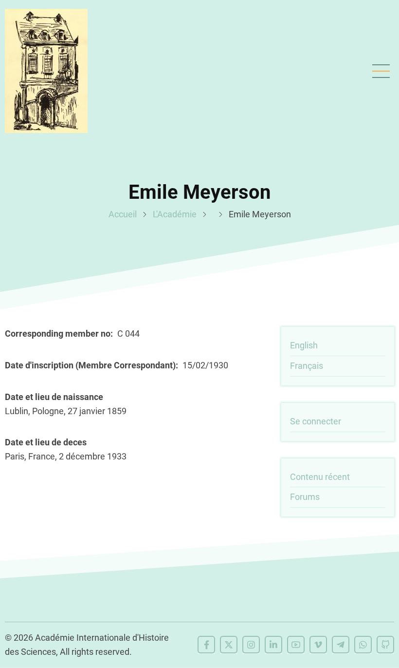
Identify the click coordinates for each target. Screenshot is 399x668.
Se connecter (315, 421)
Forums (305, 497)
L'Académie (175, 214)
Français (306, 366)
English (304, 345)
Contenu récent (320, 477)
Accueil (123, 214)
